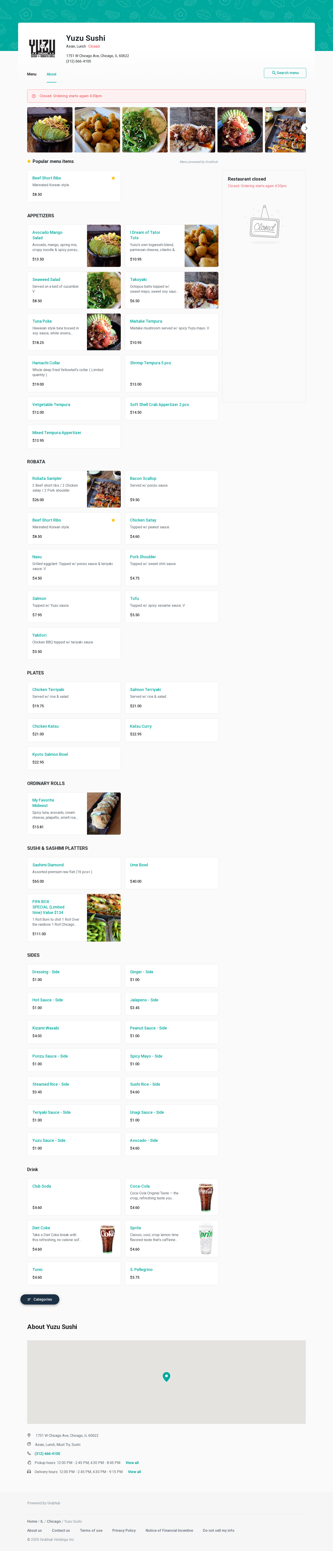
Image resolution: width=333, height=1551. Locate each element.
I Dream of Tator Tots (145, 235)
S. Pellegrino (141, 1269)
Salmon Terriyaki (145, 689)
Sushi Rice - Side (145, 1084)
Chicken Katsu (45, 726)
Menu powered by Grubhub (199, 162)
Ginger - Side (141, 971)
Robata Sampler (47, 478)
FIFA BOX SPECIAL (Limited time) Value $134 (48, 907)
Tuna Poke (42, 321)
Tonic (37, 1269)
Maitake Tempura (146, 321)
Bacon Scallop (143, 478)
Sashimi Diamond (48, 864)
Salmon (39, 598)
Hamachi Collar (46, 362)
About (51, 74)
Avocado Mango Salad (47, 235)
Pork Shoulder (143, 556)
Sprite (135, 1227)
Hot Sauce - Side (47, 1000)
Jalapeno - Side (144, 1000)
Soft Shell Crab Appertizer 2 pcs (159, 404)
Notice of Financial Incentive (170, 1530)
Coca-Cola (140, 1186)
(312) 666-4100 (78, 61)
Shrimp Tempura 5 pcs (150, 362)
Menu (31, 74)
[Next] (306, 128)
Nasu (37, 556)
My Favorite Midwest (43, 803)
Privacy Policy (124, 1530)
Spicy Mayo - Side (146, 1056)
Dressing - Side (46, 971)
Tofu (134, 598)
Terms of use (91, 1530)
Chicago (54, 1521)
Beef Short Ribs (46, 178)
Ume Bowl (139, 864)
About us (35, 1530)
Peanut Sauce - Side (148, 1028)
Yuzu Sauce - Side (48, 1140)
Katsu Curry (141, 726)
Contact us (61, 1530)
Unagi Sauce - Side (147, 1112)
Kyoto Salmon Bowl (50, 754)
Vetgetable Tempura (51, 404)
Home (32, 1521)
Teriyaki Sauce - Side (51, 1112)
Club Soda (41, 1186)
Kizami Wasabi (45, 1028)
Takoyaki (138, 279)
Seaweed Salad (46, 279)
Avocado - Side (144, 1140)
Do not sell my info (218, 1530)
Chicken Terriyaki (48, 689)
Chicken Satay (143, 520)
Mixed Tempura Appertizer (56, 432)
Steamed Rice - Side (50, 1084)
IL (42, 1521)
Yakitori (39, 635)
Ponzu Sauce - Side (50, 1056)
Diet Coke (41, 1227)
